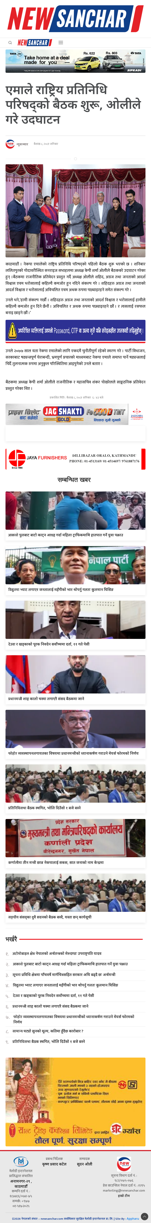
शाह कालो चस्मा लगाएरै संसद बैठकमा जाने (46, 698)
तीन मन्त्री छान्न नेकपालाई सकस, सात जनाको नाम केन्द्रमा (56, 862)
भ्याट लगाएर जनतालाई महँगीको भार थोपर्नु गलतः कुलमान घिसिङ (60, 589)
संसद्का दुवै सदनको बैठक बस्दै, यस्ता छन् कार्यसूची (50, 917)
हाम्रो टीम (124, 1195)
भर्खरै (11, 939)
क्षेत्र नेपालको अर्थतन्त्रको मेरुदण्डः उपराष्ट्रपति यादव (57, 953)
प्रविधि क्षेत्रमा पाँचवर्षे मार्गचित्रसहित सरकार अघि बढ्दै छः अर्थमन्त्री (64, 974)
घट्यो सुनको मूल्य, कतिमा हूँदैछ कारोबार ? (48, 1031)
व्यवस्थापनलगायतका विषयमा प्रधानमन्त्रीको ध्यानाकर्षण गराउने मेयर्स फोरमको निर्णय (73, 753)
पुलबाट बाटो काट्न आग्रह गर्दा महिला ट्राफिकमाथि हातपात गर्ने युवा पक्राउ (65, 534)
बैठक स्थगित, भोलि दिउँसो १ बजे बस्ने (44, 807)
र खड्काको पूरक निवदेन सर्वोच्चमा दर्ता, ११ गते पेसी (48, 644)
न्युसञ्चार (22, 144)
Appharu (133, 1219)
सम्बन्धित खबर (74, 479)
